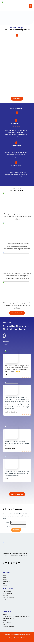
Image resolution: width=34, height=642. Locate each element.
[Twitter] (19, 563)
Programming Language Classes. (21, 634)
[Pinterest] (16, 563)
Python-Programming (8, 597)
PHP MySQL (6, 595)
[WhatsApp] (14, 563)
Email (8, 523)
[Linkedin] (8, 563)
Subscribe (16, 529)
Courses (5, 579)
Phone (8, 526)
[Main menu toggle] (30, 6)
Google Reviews (7, 344)
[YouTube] (6, 563)
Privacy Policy (6, 581)
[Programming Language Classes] (8, 6)
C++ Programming (7, 593)
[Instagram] (11, 563)
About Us (5, 577)
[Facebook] (3, 563)
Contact (5, 585)
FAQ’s (4, 583)
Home (4, 575)
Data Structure (6, 600)
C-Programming (7, 591)
